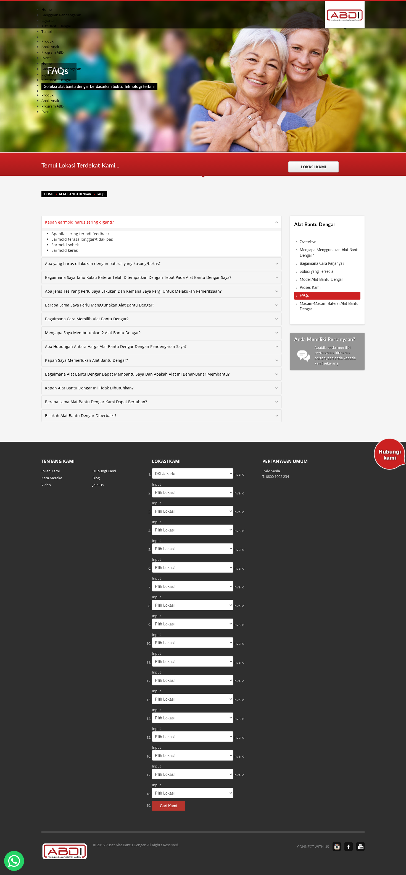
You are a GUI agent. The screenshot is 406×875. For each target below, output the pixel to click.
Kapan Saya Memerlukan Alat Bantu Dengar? (86, 360)
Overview (308, 242)
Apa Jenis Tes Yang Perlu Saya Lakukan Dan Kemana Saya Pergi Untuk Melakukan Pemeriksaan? (133, 291)
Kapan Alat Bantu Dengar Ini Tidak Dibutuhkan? (89, 388)
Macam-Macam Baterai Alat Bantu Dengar (329, 306)
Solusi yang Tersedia (316, 272)
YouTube (360, 846)
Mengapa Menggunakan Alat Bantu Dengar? (330, 253)
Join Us (98, 484)
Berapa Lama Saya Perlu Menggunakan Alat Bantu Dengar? (99, 305)
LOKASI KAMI (313, 166)
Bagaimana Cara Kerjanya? (322, 264)
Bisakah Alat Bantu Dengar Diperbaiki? (80, 415)
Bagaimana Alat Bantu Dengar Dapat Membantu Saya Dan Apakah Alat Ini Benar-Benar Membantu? (137, 374)
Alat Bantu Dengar (75, 194)
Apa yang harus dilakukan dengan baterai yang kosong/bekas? (102, 263)
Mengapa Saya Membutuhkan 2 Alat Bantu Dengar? (93, 332)
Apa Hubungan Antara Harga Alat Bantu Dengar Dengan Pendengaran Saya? (115, 346)
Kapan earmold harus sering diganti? (79, 222)
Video (46, 484)
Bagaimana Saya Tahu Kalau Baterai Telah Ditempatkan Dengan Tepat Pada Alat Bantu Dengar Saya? (138, 277)
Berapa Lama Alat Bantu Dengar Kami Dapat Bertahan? (96, 401)
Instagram (337, 846)
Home (48, 194)
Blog (96, 477)
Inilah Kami (50, 470)
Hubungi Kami (104, 470)
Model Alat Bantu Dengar (321, 280)
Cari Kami (168, 805)
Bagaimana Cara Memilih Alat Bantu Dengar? (86, 318)
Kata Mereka (51, 477)
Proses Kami (310, 288)
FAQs (304, 296)
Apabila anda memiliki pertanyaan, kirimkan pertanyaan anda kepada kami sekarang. (325, 351)
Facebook (348, 846)
